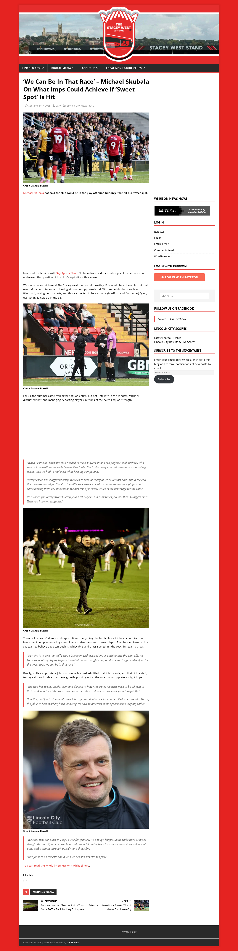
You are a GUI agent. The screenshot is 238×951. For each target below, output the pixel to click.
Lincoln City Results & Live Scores (174, 342)
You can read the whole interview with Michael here (56, 865)
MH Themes (73, 942)
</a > (191, 209)
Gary (58, 105)
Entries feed (161, 244)
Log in (158, 238)
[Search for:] (184, 296)
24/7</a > (201, 212)
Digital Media (61, 68)
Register (159, 231)
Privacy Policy (128, 932)
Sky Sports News (67, 273)
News (84, 105)
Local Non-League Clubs (124, 68)
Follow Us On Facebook (174, 308)
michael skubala (43, 892)
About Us (88, 68)
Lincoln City (31, 68)
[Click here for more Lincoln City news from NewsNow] (169, 211)
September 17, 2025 (39, 105)
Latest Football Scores (167, 338)
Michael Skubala (33, 193)
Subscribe (164, 379)
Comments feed (164, 250)
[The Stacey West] (119, 62)
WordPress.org (163, 256)
